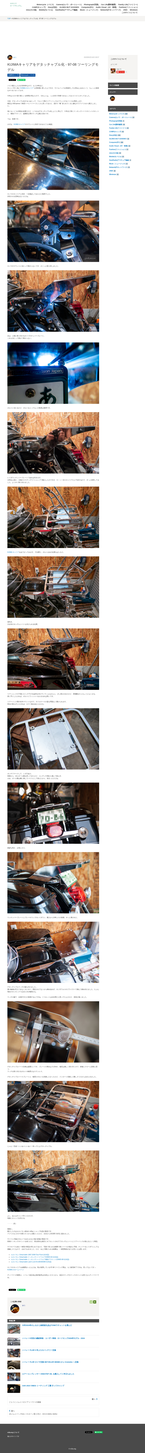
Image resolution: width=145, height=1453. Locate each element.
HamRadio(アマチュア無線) (66, 10)
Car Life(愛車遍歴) (108, 5)
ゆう (14, 57)
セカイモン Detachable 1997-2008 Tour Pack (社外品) (30, 1254)
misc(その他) (31, 10)
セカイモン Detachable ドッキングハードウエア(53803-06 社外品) (34, 1257)
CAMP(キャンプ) (39, 7)
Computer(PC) (87, 7)
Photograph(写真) (91, 5)
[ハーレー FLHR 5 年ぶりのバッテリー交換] (31, 1357)
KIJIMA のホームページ (15, 1270)
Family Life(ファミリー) (128, 5)
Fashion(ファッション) (128, 7)
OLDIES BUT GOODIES (69, 7)
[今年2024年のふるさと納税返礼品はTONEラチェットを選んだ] (39, 1333)
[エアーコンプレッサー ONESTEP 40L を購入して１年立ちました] (40, 1380)
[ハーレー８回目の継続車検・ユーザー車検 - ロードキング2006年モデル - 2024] (46, 1345)
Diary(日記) (52, 7)
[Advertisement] (72, 36)
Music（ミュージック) (89, 10)
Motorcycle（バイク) (45, 5)
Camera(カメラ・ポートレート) (69, 5)
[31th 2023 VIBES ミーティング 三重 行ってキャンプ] (35, 1392)
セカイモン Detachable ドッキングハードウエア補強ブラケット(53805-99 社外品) (40, 1259)
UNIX (125, 10)
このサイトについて (130, 13)
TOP (9, 18)
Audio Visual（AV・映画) (106, 7)
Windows (134, 10)
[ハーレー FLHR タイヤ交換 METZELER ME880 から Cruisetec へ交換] (43, 1369)
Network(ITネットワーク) (110, 10)
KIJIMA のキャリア (27, 88)
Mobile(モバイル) (46, 10)
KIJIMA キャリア (19, 124)
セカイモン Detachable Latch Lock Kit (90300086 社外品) (31, 1262)
